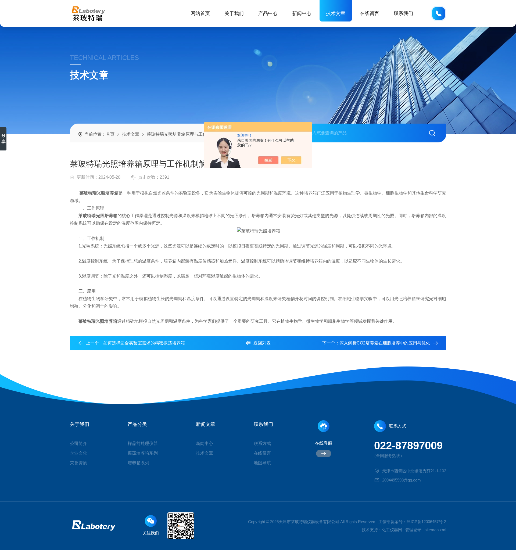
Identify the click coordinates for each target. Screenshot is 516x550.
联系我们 (403, 13)
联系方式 (262, 443)
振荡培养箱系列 (143, 453)
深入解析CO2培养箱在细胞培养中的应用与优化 (384, 343)
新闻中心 (301, 13)
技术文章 (335, 13)
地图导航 (262, 463)
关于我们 (234, 13)
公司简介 (78, 443)
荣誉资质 (78, 463)
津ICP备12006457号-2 (426, 521)
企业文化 (78, 453)
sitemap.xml (435, 529)
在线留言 (369, 13)
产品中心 (268, 13)
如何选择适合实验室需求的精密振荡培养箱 (144, 343)
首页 (110, 134)
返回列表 (262, 343)
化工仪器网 (392, 529)
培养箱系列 (138, 463)
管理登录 (413, 529)
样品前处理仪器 (143, 443)
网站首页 (200, 13)
